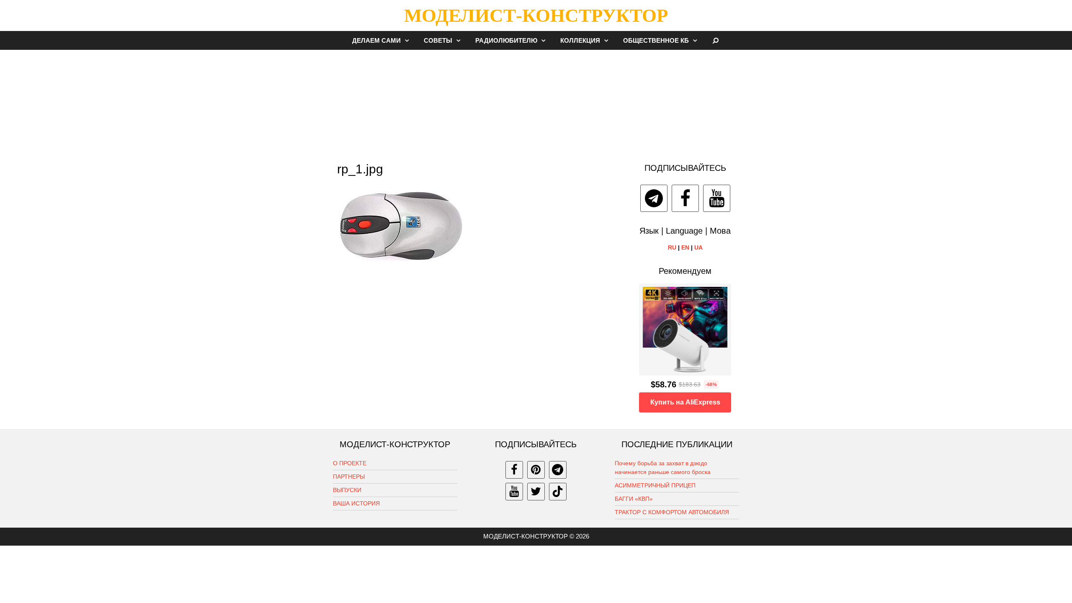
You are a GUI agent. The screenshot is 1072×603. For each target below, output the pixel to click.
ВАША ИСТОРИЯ (356, 503)
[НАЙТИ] (716, 40)
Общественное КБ (656, 40)
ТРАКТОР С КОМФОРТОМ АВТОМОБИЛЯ (672, 512)
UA (698, 247)
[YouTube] (716, 198)
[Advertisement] (536, 102)
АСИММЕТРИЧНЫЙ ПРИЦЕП (655, 485)
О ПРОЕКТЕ (349, 463)
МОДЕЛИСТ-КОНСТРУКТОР (536, 15)
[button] (409, 40)
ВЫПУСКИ (347, 490)
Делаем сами (376, 40)
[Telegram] (653, 198)
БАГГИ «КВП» (634, 498)
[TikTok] (558, 491)
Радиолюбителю (506, 40)
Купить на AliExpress (685, 402)
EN (685, 247)
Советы (438, 40)
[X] (536, 491)
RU (672, 247)
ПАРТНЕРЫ (349, 476)
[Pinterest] (536, 470)
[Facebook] (685, 198)
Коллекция (580, 40)
